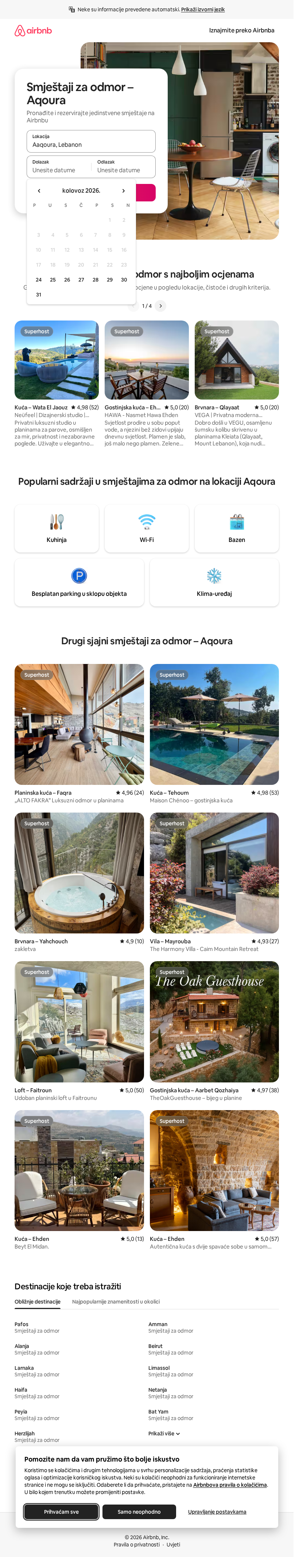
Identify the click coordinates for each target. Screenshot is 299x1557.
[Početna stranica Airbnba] (33, 30)
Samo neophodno (139, 1512)
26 (67, 279)
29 (110, 279)
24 (39, 279)
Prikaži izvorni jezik (203, 9)
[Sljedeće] (160, 306)
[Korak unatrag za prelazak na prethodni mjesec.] (39, 191)
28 (95, 279)
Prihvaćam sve (61, 1512)
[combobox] (91, 144)
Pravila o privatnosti (137, 1544)
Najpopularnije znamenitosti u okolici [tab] (116, 1301)
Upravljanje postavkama (217, 1512)
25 (53, 279)
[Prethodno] (133, 306)
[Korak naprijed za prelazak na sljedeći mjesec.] (123, 191)
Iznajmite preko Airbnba (242, 30)
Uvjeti (173, 1544)
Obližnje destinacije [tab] (38, 1301)
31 (38, 294)
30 (124, 279)
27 (81, 279)
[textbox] (58, 170)
